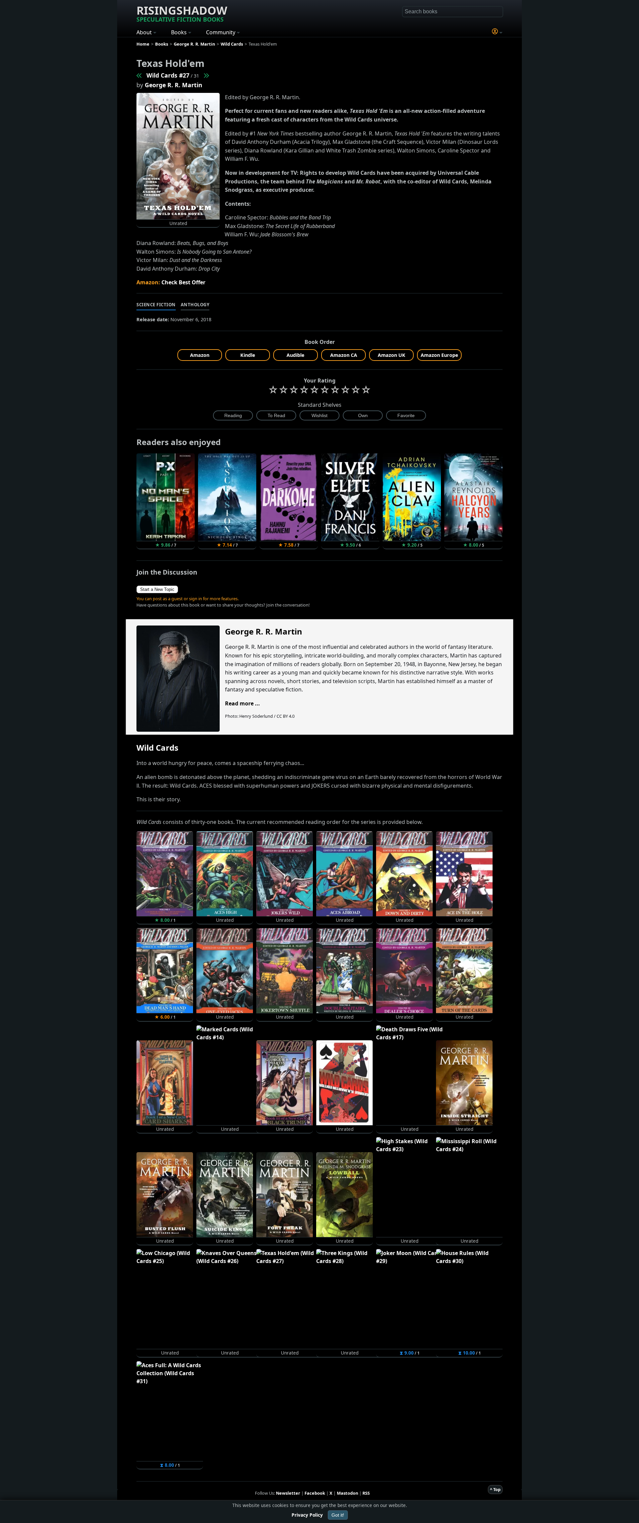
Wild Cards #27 (167, 75)
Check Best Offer (183, 282)
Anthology (195, 305)
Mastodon (347, 1493)
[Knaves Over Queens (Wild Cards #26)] (139, 75)
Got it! (337, 1515)
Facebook (315, 1493)
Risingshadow (181, 13)
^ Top (495, 1489)
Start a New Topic (157, 589)
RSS (366, 1493)
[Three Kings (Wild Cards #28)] (206, 75)
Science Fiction (156, 305)
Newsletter (288, 1493)
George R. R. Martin (173, 85)
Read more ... (242, 703)
